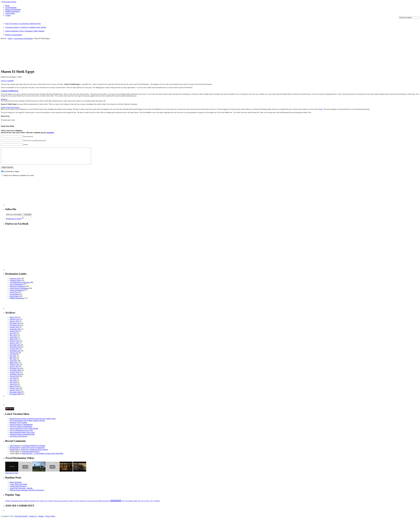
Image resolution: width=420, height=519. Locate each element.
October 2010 (14, 372)
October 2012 (14, 327)
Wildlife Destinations (12, 11)
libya (123, 501)
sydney (152, 501)
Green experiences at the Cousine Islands (24, 428)
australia (50, 501)
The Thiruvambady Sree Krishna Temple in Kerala (27, 420)
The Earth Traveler (20, 516)
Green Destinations (16, 284)
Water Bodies (14, 296)
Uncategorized (15, 294)
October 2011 (14, 349)
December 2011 (15, 345)
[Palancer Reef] (25, 471)
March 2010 (14, 386)
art (142, 501)
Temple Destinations (17, 290)
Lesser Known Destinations (23, 38)
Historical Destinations (13, 9)
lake (148, 501)
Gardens (157, 501)
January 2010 (14, 390)
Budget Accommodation (13, 35)
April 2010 (13, 384)
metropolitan (106, 501)
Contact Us (33, 516)
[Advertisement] (40, 20)
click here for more (11, 473)
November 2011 (15, 347)
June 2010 (13, 380)
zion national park (91, 501)
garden (7, 501)
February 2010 (15, 388)
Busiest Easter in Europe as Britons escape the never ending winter (33, 418)
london (42, 501)
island (100, 501)
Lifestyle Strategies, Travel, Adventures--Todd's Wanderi (24, 31)
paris (135, 501)
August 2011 (14, 353)
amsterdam (32, 501)
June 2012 (13, 333)
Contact (8, 15)
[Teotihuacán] (52, 471)
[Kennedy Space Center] (39, 471)
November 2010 (15, 370)
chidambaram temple (16, 501)
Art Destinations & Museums (20, 282)
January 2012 (14, 343)
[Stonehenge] (66, 471)
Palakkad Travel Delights (18, 422)
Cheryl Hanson (15, 445)
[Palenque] (11, 471)
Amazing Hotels (15, 280)
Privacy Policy (50, 516)
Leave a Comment (7, 81)
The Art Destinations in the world (21, 430)
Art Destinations (11, 7)
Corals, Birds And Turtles (18, 484)
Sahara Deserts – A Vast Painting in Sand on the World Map (42, 453)
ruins (145, 500)
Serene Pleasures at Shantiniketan (21, 424)
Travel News (14, 292)
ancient (76, 501)
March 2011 (14, 362)
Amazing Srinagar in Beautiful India (22, 434)
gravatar (50, 132)
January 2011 (14, 366)
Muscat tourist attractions (61, 501)
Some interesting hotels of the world (22, 432)
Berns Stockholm (16, 482)
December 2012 (15, 323)
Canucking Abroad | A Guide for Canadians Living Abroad (25, 27)
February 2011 (15, 364)
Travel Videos (10, 13)
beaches (26, 501)
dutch (37, 501)
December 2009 (15, 392)
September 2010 (15, 374)
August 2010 (14, 376)
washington (82, 501)
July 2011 (13, 355)
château (71, 501)
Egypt (321, 109)
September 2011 (15, 351)
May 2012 (13, 335)
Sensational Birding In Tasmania (34, 445)
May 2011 (13, 359)
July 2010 (13, 378)
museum (115, 500)
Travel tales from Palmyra (18, 436)
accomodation (129, 501)
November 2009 (15, 394)
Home (7, 5)
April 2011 (13, 360)
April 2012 (13, 337)
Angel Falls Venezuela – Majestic (21, 488)
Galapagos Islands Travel (30, 451)
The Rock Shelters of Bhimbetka (21, 426)
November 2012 (15, 325)
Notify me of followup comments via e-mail (19, 175)
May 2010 (13, 382)
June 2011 (13, 357)
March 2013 (14, 317)
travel (46, 501)
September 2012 (15, 329)
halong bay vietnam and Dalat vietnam (34, 449)
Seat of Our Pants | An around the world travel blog (23, 24)
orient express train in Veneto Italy (33, 447)
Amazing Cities (15, 278)
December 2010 (15, 368)
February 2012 (15, 341)
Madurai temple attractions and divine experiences (27, 490)
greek (139, 501)
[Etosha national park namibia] (79, 471)
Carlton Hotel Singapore (18, 486)
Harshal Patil (14, 447)
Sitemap (41, 516)
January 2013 (14, 321)
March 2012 (14, 339)
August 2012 (14, 331)
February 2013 (15, 319)
